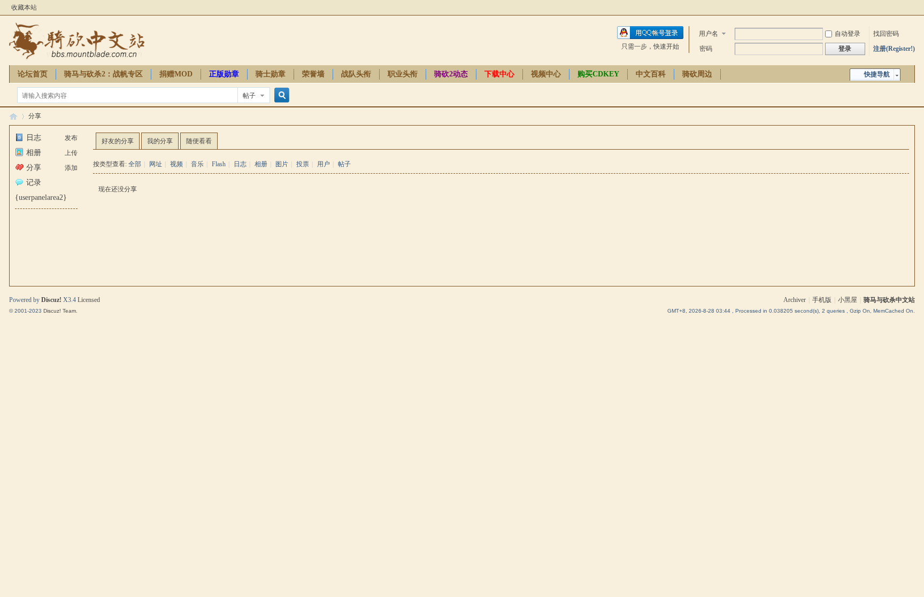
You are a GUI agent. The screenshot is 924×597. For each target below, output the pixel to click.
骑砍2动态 (451, 74)
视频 (176, 164)
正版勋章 (224, 74)
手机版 (821, 300)
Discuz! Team (59, 311)
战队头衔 (356, 74)
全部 (134, 164)
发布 (71, 138)
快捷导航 (877, 74)
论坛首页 (33, 74)
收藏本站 (24, 7)
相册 (33, 153)
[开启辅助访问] (912, 7)
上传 (71, 153)
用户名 (708, 33)
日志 (33, 138)
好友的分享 (118, 141)
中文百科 (651, 74)
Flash (219, 164)
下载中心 (499, 74)
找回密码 (886, 33)
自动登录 (847, 33)
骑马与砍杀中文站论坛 (13, 116)
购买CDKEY (598, 74)
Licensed (89, 300)
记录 (33, 183)
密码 (705, 48)
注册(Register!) (894, 48)
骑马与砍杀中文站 (889, 300)
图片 (281, 164)
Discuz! (51, 300)
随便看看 (199, 141)
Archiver (794, 300)
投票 (302, 164)
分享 (34, 116)
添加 (71, 168)
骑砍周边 (697, 74)
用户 (323, 164)
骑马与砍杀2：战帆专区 (103, 74)
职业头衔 (403, 74)
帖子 (249, 95)
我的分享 (160, 141)
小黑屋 (847, 300)
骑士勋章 (271, 74)
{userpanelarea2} (41, 197)
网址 (155, 164)
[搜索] (280, 95)
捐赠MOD (175, 74)
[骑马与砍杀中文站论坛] (76, 59)
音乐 (197, 164)
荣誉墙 (313, 74)
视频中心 (546, 74)
